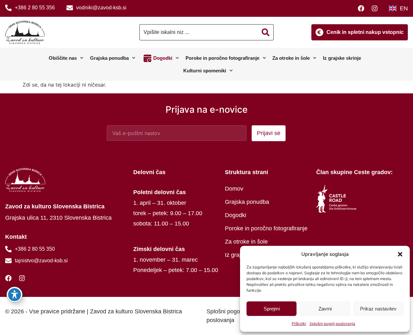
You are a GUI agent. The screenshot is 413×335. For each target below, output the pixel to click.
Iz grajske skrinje (342, 58)
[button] (400, 254)
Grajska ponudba (109, 58)
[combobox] (198, 32)
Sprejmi (272, 308)
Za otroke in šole (291, 58)
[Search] (266, 32)
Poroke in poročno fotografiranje (222, 58)
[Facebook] (363, 8)
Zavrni (325, 308)
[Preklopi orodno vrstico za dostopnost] (14, 294)
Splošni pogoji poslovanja (332, 323)
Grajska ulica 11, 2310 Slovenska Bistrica (58, 218)
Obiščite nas (63, 58)
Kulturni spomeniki (204, 70)
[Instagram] (376, 8)
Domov (234, 188)
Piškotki (299, 323)
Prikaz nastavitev (378, 308)
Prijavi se (268, 133)
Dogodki (162, 58)
